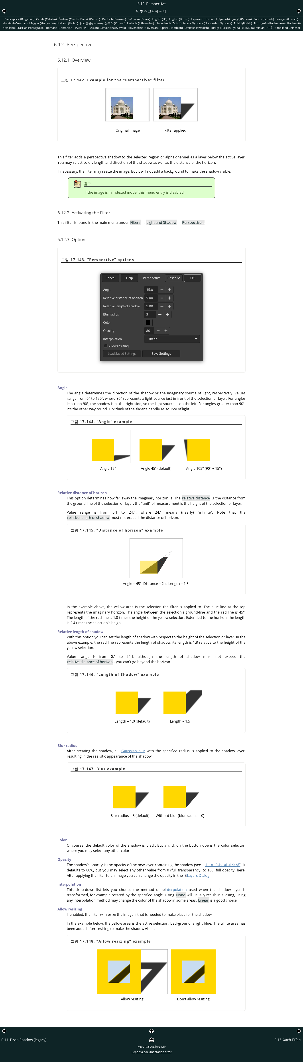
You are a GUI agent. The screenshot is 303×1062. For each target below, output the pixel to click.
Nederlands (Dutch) (168, 23)
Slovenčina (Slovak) (113, 28)
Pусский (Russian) (87, 28)
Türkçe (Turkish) (221, 28)
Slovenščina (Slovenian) (143, 28)
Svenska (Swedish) (197, 28)
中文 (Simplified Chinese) (284, 28)
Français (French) (287, 19)
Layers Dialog (198, 875)
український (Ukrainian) (249, 28)
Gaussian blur (133, 750)
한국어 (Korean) (115, 23)
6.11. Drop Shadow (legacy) (23, 1039)
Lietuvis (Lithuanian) (140, 23)
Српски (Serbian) (171, 28)
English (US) (159, 19)
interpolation (176, 889)
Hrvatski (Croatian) (15, 23)
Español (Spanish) (218, 19)
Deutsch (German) (114, 19)
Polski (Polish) (243, 23)
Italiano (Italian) (67, 23)
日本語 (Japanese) (91, 23)
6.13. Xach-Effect (288, 1039)
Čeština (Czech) (69, 19)
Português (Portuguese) (269, 23)
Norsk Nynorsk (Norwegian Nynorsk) (207, 23)
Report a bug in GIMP (152, 1046)
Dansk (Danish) (90, 19)
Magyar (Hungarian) (42, 23)
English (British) (179, 19)
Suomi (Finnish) (264, 19)
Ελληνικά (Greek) (139, 19)
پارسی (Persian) (242, 19)
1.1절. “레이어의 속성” (222, 864)
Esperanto (198, 19)
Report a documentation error (151, 1052)
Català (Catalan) (46, 19)
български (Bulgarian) (19, 19)
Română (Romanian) (59, 28)
